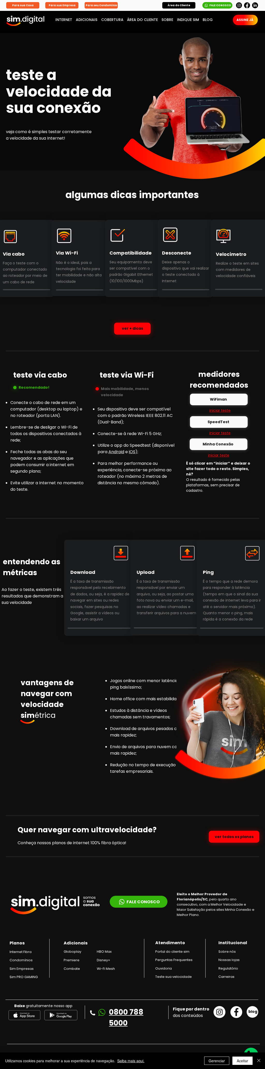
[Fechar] (259, 1061)
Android (116, 452)
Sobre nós (227, 951)
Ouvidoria (163, 968)
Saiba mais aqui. (130, 1060)
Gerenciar (217, 1060)
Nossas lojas (229, 959)
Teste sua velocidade (173, 976)
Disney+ (103, 960)
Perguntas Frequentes (174, 959)
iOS (132, 452)
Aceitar (242, 1060)
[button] (178, 5)
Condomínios (21, 960)
